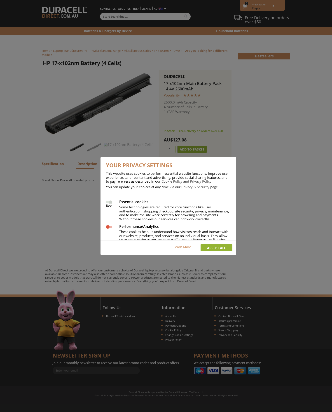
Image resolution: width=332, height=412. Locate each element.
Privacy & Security (195, 187)
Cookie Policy (171, 181)
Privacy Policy (200, 181)
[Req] (109, 201)
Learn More (182, 247)
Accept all (216, 248)
